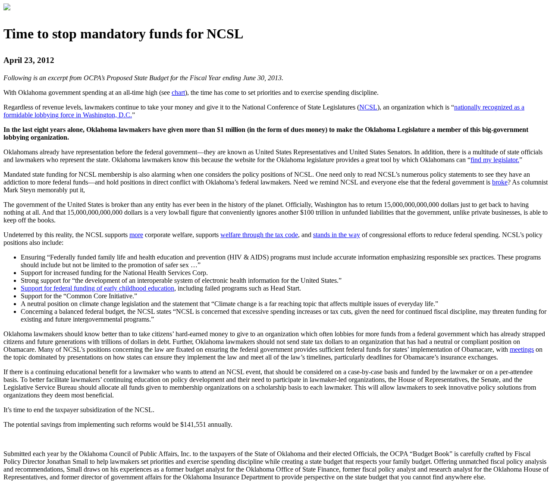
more (136, 234)
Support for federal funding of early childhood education (97, 288)
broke (500, 182)
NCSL (368, 107)
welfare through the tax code (259, 234)
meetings (522, 349)
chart (178, 92)
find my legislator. (494, 159)
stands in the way (336, 234)
